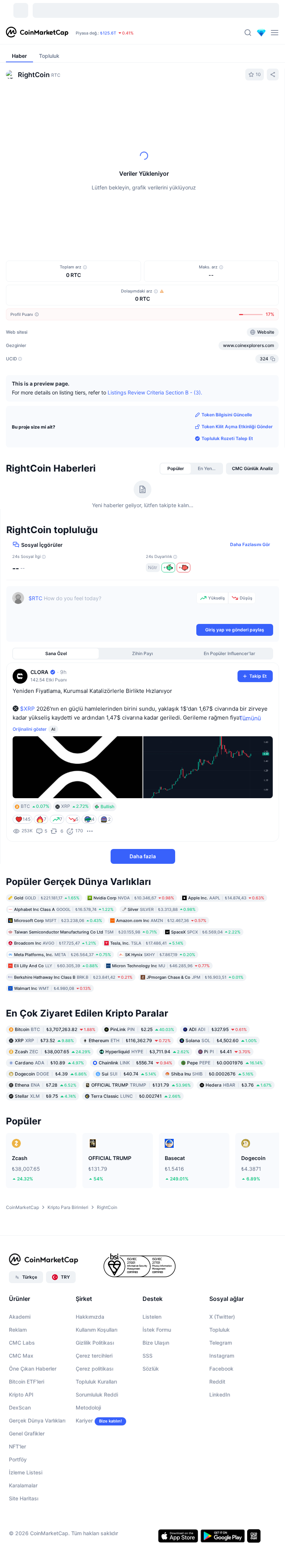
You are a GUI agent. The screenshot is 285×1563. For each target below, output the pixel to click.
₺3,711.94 (147, 1051)
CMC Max (21, 1355)
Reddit (217, 1381)
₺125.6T (108, 33)
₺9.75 (45, 1095)
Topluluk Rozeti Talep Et (227, 438)
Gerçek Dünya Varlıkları (37, 1420)
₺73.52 (44, 1040)
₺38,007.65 (53, 1051)
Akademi (19, 1316)
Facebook (221, 1368)
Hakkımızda (90, 1316)
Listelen (151, 1316)
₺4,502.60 (221, 1040)
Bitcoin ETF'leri (26, 1381)
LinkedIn (219, 1394)
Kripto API (21, 1394)
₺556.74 (135, 1062)
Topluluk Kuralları (96, 1381)
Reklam (18, 1329)
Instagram (221, 1355)
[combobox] (156, 101)
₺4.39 (51, 1073)
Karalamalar (23, 1485)
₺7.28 (45, 1084)
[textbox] (111, 607)
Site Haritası (23, 1498)
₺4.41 (227, 1051)
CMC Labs (22, 1342)
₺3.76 (239, 1084)
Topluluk (219, 1329)
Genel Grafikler (27, 1433)
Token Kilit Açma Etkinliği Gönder (237, 426)
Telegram (220, 1342)
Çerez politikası (94, 1368)
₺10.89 (49, 1062)
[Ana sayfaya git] (37, 33)
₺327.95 (218, 1029)
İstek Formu (156, 1329)
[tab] (67, 101)
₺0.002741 (136, 1095)
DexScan (20, 1407)
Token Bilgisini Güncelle (227, 414)
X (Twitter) (222, 1316)
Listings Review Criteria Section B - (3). (155, 392)
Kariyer (84, 1420)
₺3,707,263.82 (55, 1029)
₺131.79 (141, 1084)
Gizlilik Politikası (95, 1342)
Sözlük (150, 1368)
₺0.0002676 (212, 1073)
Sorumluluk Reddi (97, 1394)
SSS (147, 1355)
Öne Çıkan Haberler (32, 1368)
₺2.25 (142, 1029)
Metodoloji (88, 1407)
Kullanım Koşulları (96, 1329)
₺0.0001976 (225, 1062)
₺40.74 (129, 1073)
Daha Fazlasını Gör (250, 544)
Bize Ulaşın (155, 1342)
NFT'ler (17, 1446)
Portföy (18, 1459)
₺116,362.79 (130, 1040)
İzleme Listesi (25, 1472)
